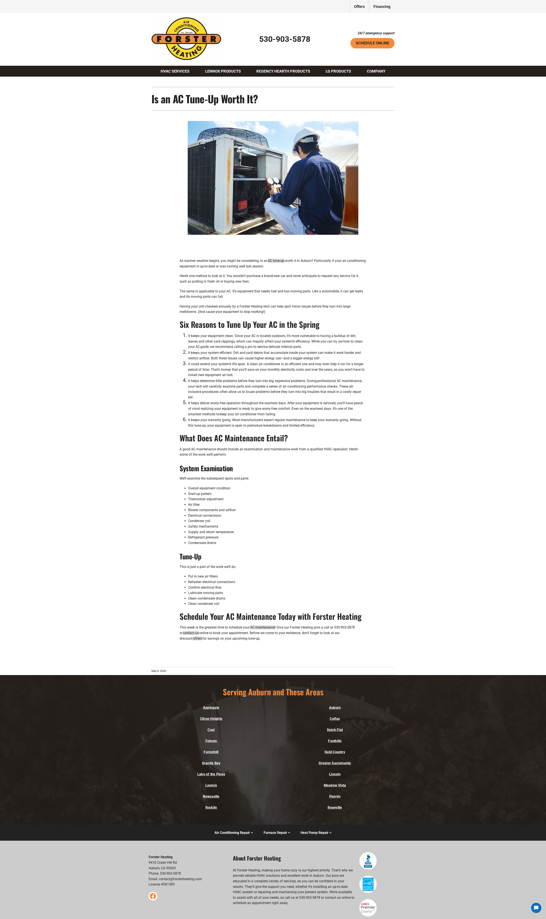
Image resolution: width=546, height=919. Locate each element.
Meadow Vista (335, 785)
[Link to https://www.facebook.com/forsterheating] (153, 896)
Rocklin (211, 807)
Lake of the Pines (211, 774)
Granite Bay (211, 763)
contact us (191, 633)
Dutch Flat (335, 730)
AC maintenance (262, 627)
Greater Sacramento (335, 763)
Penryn (334, 796)
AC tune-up (276, 261)
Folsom (211, 741)
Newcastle (211, 796)
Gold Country (335, 752)
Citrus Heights (211, 719)
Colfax (335, 719)
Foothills (334, 741)
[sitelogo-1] (188, 19)
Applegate (211, 708)
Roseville (335, 807)
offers (197, 638)
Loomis (211, 785)
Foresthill (211, 752)
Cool (211, 730)
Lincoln (335, 774)
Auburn (335, 708)
